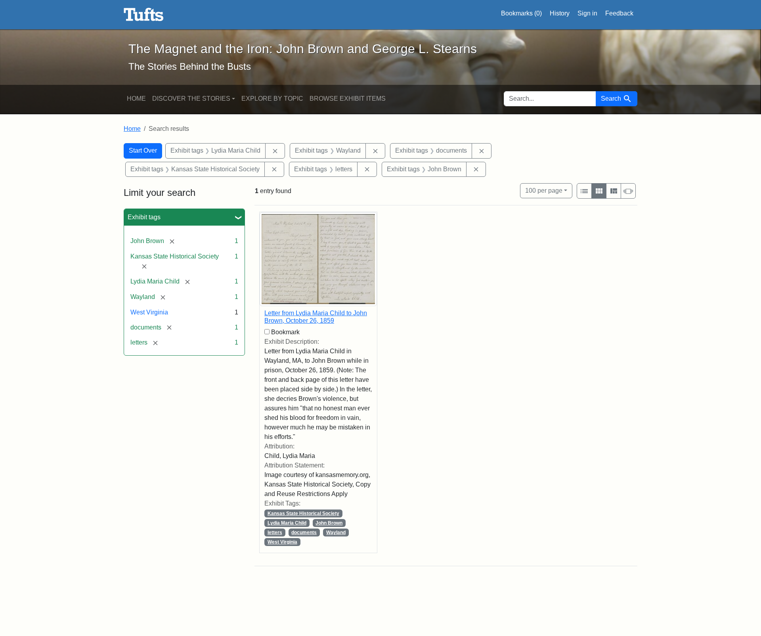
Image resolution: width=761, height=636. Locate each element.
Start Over (143, 150)
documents (304, 532)
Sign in (587, 13)
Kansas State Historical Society (303, 513)
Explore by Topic (272, 98)
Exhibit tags (144, 217)
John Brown (328, 523)
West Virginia (149, 312)
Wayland (336, 532)
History (560, 13)
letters (275, 532)
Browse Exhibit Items (348, 98)
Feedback (619, 13)
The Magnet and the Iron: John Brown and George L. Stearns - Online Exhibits (144, 14)
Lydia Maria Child (287, 523)
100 (543, 190)
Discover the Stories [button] (191, 98)
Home (136, 98)
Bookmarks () (521, 13)
